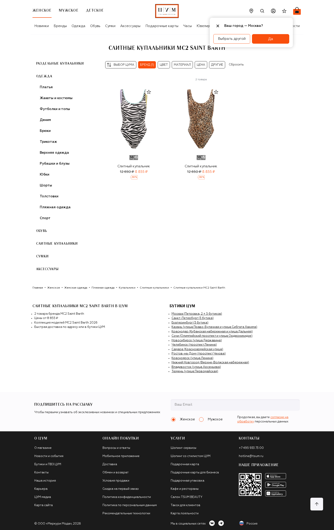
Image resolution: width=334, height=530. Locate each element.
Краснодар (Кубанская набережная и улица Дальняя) (212, 331)
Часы (187, 26)
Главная (37, 287)
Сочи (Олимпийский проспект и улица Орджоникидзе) (212, 335)
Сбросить (236, 64)
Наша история (45, 480)
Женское (53, 287)
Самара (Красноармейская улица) (197, 349)
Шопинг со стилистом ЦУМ (190, 456)
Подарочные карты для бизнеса (195, 472)
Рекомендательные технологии (126, 513)
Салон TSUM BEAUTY (186, 497)
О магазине (43, 448)
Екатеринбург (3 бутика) (190, 322)
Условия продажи (115, 480)
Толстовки (49, 196)
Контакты (41, 472)
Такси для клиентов (185, 505)
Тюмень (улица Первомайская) (195, 371)
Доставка (109, 464)
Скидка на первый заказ (120, 488)
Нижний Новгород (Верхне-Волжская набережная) (210, 362)
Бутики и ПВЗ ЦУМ (47, 464)
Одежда (78, 26)
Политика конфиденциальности (126, 497)
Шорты (46, 185)
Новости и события (48, 456)
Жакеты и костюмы (56, 98)
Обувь (95, 26)
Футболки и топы (55, 109)
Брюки (45, 131)
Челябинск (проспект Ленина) (194, 344)
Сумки (110, 26)
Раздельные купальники (60, 63)
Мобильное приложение (121, 456)
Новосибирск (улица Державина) (197, 340)
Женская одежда (75, 287)
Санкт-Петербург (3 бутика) (193, 318)
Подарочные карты (161, 26)
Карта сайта (43, 505)
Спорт (45, 218)
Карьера (40, 488)
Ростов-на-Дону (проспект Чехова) (199, 353)
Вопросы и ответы (116, 448)
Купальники (127, 287)
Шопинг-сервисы (183, 448)
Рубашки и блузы (55, 163)
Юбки (44, 174)
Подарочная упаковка (187, 480)
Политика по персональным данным (129, 505)
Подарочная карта (185, 464)
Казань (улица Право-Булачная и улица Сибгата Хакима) (214, 327)
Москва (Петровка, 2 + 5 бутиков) (197, 313)
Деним (45, 120)
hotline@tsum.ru (251, 456)
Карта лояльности (185, 513)
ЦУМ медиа (42, 497)
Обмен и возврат (115, 472)
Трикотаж (48, 141)
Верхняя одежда (54, 152)
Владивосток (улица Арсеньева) (196, 367)
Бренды (60, 26)
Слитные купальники (154, 287)
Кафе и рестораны (185, 488)
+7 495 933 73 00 (251, 448)
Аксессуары (130, 26)
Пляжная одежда (55, 207)
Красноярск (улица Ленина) (192, 358)
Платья (46, 87)
